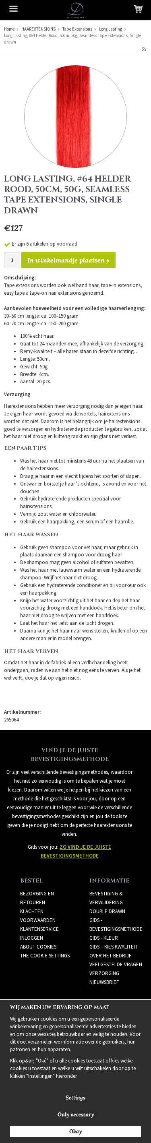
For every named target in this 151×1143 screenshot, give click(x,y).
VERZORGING (104, 973)
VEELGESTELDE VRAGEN (115, 964)
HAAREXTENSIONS (38, 29)
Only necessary (76, 1114)
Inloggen (31, 937)
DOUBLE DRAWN (107, 911)
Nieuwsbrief (104, 982)
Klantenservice (39, 929)
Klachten (31, 911)
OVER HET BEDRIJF (110, 955)
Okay (75, 1131)
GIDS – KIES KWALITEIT (113, 946)
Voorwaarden (38, 920)
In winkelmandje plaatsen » (68, 260)
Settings (75, 1097)
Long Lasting (110, 29)
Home (9, 29)
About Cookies (38, 946)
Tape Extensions (77, 29)
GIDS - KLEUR (103, 937)
